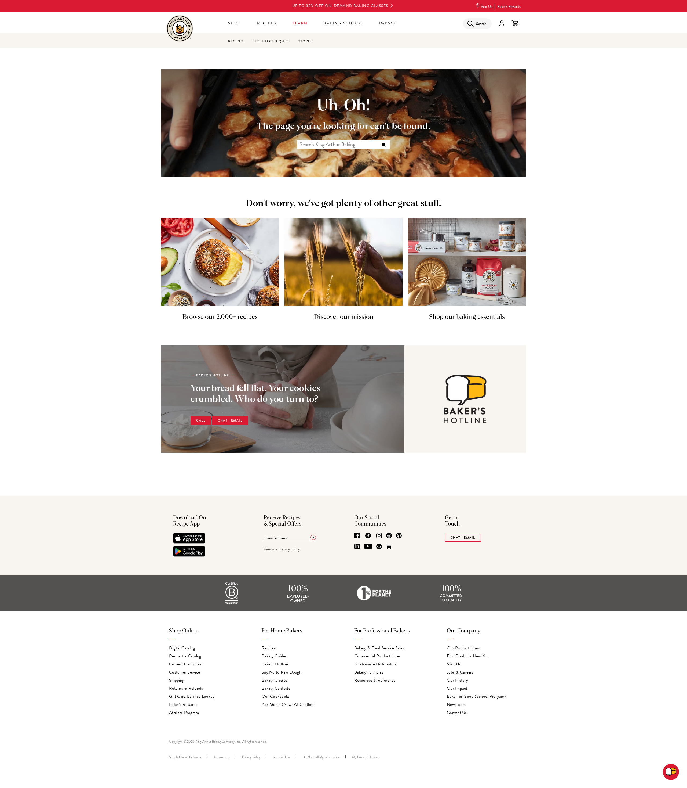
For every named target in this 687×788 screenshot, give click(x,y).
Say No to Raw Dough (281, 672)
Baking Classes (274, 680)
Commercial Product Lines (377, 656)
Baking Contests (276, 688)
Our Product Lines (463, 648)
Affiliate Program (184, 712)
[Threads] (389, 536)
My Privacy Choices (365, 757)
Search (384, 144)
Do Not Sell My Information (321, 757)
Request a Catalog (185, 656)
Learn (300, 23)
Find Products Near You (468, 656)
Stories (306, 41)
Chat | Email (230, 420)
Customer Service (184, 672)
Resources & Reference (374, 680)
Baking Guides (274, 656)
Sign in (501, 23)
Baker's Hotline (275, 664)
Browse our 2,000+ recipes (220, 317)
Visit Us (486, 6)
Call (200, 420)
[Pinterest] (399, 536)
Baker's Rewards (509, 6)
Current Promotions (186, 664)
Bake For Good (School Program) (476, 696)
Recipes (266, 23)
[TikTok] (368, 536)
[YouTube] (368, 547)
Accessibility (222, 757)
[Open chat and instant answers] (671, 772)
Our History (457, 680)
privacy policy (289, 549)
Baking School (343, 23)
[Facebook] (357, 536)
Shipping (176, 680)
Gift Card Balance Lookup (192, 696)
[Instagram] (379, 536)
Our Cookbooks (276, 696)
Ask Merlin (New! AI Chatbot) (289, 704)
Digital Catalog (182, 648)
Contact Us (457, 712)
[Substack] (389, 547)
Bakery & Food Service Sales (379, 648)
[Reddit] (379, 547)
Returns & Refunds (186, 688)
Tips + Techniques (271, 41)
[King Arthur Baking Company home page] (179, 29)
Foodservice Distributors (375, 664)
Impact (388, 23)
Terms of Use (281, 757)
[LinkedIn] (357, 547)
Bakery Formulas (368, 672)
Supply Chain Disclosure (185, 757)
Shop (234, 23)
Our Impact (457, 688)
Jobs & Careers (460, 672)
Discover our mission (343, 317)
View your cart (515, 23)
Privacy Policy (251, 757)
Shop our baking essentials (467, 317)
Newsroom (456, 704)
